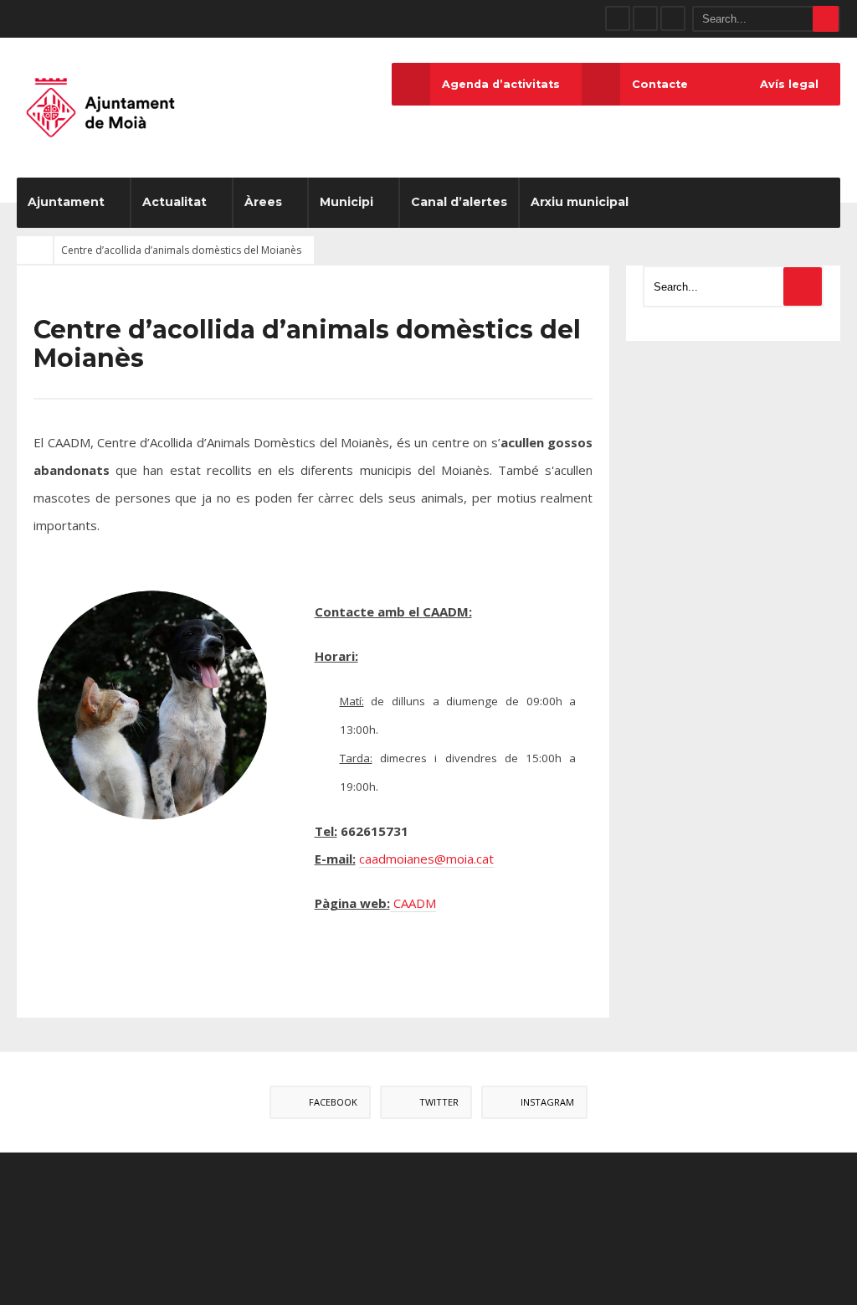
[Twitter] (645, 18)
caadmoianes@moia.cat (426, 858)
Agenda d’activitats (501, 84)
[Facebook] (617, 18)
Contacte (660, 84)
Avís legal (789, 84)
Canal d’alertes (459, 201)
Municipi (346, 201)
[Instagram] (672, 18)
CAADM (413, 903)
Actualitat (174, 201)
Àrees (263, 201)
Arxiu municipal (580, 201)
